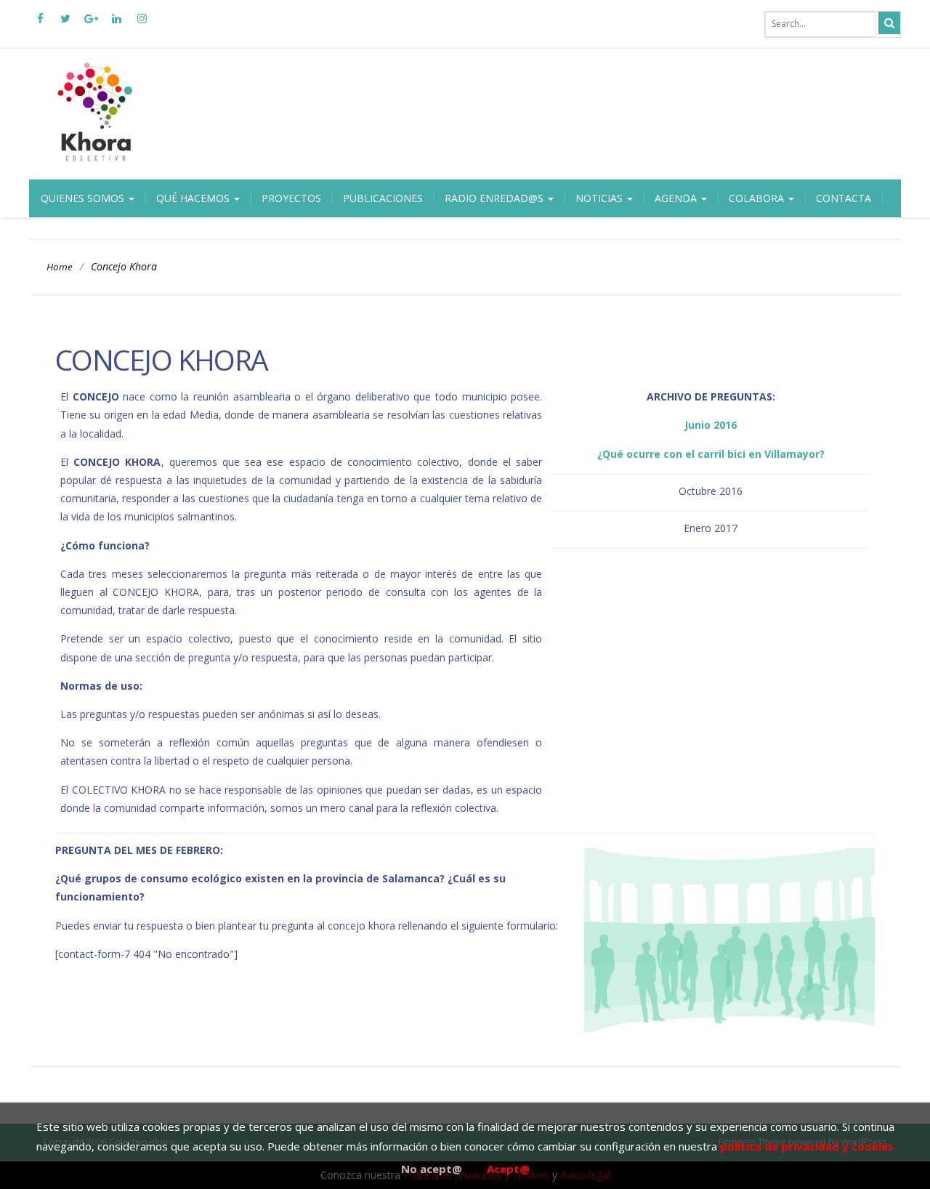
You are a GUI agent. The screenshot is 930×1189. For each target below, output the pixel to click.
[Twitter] (65, 24)
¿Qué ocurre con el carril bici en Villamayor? (711, 454)
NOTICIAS (600, 198)
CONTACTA (843, 198)
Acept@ (508, 1168)
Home (59, 266)
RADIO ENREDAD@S (495, 198)
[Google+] (91, 24)
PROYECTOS (291, 198)
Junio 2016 (710, 425)
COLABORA (758, 198)
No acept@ (431, 1168)
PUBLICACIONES (383, 198)
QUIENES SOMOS (84, 198)
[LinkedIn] (116, 24)
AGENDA (677, 198)
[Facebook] (40, 24)
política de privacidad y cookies (807, 1146)
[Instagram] (142, 24)
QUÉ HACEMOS (194, 198)
